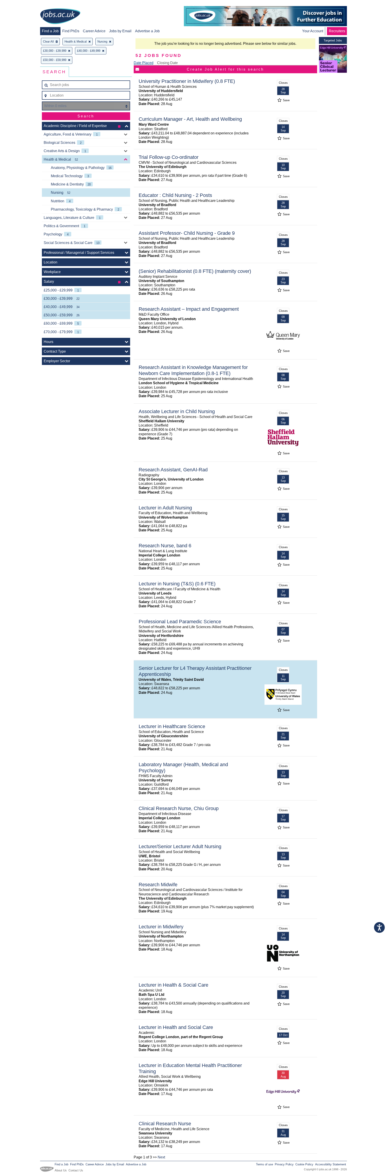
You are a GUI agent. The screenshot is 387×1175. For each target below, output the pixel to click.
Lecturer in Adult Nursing (165, 508)
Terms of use (264, 1164)
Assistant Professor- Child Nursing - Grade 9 (187, 233)
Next (161, 1157)
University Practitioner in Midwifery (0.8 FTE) (187, 81)
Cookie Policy (304, 1164)
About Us (61, 1170)
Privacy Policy (284, 1164)
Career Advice (94, 31)
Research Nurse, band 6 (165, 545)
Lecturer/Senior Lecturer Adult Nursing (180, 846)
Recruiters (337, 31)
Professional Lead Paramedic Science (180, 621)
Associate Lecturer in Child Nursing (177, 411)
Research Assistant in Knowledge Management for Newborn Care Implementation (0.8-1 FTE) (193, 370)
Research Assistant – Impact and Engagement (189, 309)
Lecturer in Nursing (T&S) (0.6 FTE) (177, 583)
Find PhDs (70, 31)
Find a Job (50, 31)
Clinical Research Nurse (165, 1123)
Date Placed (143, 63)
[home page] (60, 16)
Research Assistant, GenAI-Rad (173, 469)
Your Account (312, 31)
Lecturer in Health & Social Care (173, 985)
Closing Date (167, 63)
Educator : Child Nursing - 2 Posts (175, 195)
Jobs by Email (120, 31)
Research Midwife (158, 884)
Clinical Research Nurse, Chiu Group (179, 808)
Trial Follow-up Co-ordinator (168, 157)
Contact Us (76, 1170)
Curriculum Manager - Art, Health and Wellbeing (190, 119)
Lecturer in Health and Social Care (176, 1027)
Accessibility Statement (330, 1164)
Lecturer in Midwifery (161, 926)
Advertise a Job (147, 31)
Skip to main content (18, 4)
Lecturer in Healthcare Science (172, 726)
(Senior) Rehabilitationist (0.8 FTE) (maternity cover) (195, 271)
